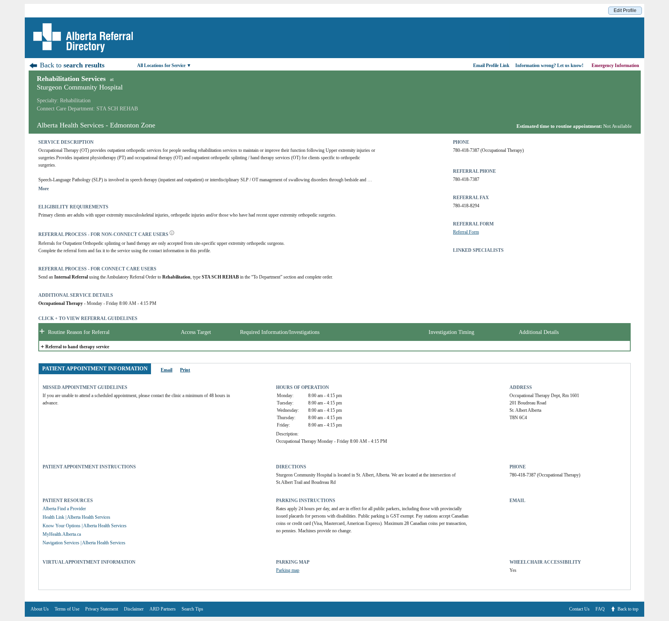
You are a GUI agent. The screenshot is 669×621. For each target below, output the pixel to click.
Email (166, 370)
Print (185, 370)
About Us (40, 609)
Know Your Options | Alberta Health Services (85, 525)
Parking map (287, 570)
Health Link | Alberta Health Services (76, 517)
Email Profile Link (491, 65)
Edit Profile (625, 10)
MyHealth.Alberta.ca (62, 534)
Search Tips (192, 609)
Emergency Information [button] (616, 65)
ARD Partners (162, 609)
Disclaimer (134, 609)
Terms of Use (67, 609)
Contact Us (579, 609)
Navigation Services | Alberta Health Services (84, 542)
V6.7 (665, 619)
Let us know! (549, 65)
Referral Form (466, 232)
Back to (71, 65)
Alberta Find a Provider (64, 508)
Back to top (628, 609)
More (43, 188)
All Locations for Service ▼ (164, 65)
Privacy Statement (101, 609)
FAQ (600, 609)
